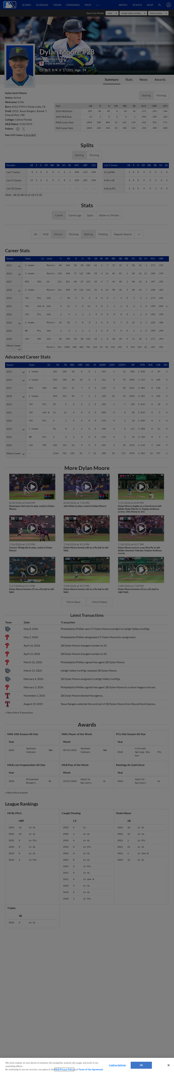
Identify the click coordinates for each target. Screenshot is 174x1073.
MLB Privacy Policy (64, 1069)
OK (141, 1065)
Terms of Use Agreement (91, 1069)
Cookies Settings (117, 1065)
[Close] (168, 1065)
